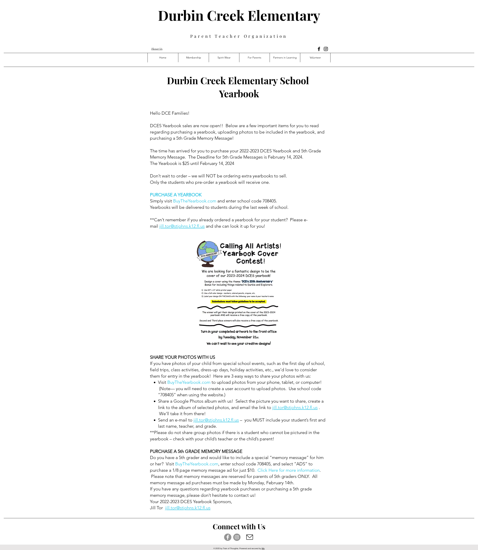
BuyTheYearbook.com (194, 201)
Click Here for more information (288, 470)
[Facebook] (319, 49)
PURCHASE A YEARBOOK (176, 194)
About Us (156, 48)
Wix (263, 548)
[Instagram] (326, 49)
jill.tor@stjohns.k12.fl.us (182, 226)
